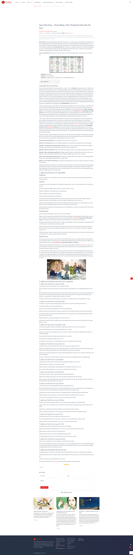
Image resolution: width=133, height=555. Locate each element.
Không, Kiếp (84, 245)
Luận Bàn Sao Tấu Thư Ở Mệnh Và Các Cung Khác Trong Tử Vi (65, 512)
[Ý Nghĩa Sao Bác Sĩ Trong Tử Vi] (44, 503)
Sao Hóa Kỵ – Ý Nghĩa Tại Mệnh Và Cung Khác (88, 512)
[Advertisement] (65, 14)
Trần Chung (70, 33)
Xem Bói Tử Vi (70, 548)
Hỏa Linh (80, 111)
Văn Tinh (77, 123)
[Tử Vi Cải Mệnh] (7, 2)
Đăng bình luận (44, 487)
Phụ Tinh (41, 467)
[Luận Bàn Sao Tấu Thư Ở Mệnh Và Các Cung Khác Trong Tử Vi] (66, 503)
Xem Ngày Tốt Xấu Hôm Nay (48, 2)
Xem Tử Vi (29, 2)
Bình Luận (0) (42, 472)
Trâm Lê (43, 33)
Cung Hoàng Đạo (37, 2)
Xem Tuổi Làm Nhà (59, 2)
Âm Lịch (16, 2)
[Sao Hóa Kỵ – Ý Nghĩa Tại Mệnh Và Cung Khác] (89, 503)
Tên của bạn (42, 475)
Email (68, 475)
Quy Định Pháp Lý (70, 542)
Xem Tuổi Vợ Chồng (68, 2)
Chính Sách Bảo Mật (71, 540)
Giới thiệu (69, 543)
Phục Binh (50, 127)
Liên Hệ (68, 545)
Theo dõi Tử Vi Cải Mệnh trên (45, 31)
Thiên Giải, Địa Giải (57, 242)
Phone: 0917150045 (71, 546)
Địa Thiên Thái (62, 544)
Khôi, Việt (77, 218)
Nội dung (42, 480)
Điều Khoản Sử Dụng (71, 538)
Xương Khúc (54, 461)
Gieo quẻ (23, 2)
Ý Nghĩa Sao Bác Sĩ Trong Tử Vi (41, 511)
